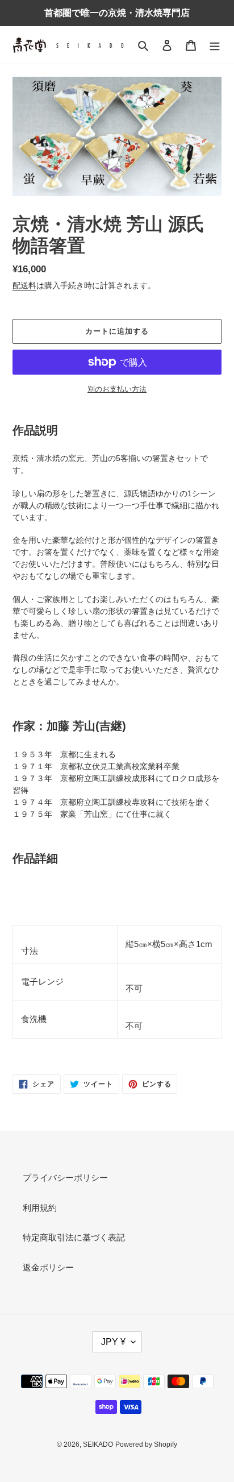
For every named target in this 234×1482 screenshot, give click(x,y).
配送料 (24, 285)
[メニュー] (215, 45)
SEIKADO (98, 1444)
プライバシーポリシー (65, 1177)
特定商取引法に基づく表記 (74, 1237)
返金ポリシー (48, 1267)
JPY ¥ (113, 1342)
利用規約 (40, 1208)
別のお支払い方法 (117, 389)
